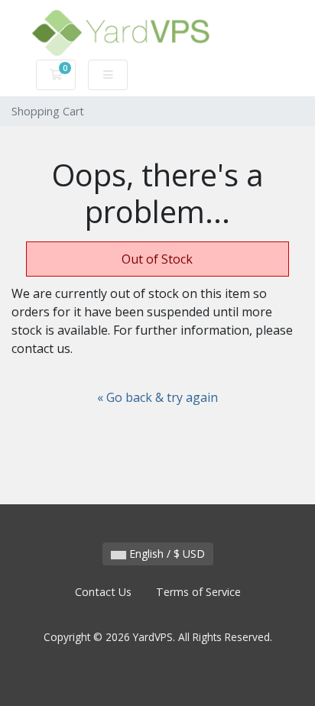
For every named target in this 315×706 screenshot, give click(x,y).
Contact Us (103, 592)
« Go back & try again (157, 397)
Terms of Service (198, 592)
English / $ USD (165, 553)
